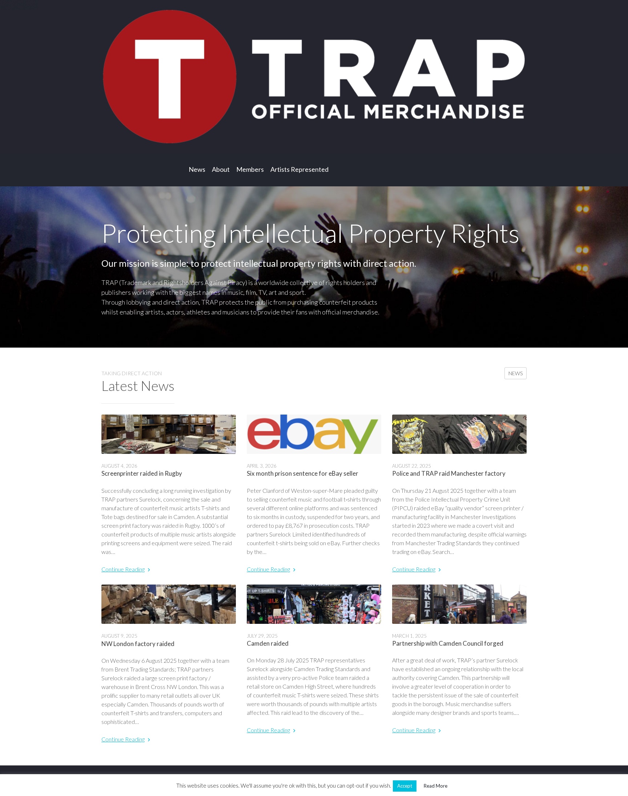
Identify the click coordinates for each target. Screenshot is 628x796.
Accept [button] (404, 786)
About (221, 169)
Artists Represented (299, 169)
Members (250, 169)
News (197, 169)
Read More (435, 786)
